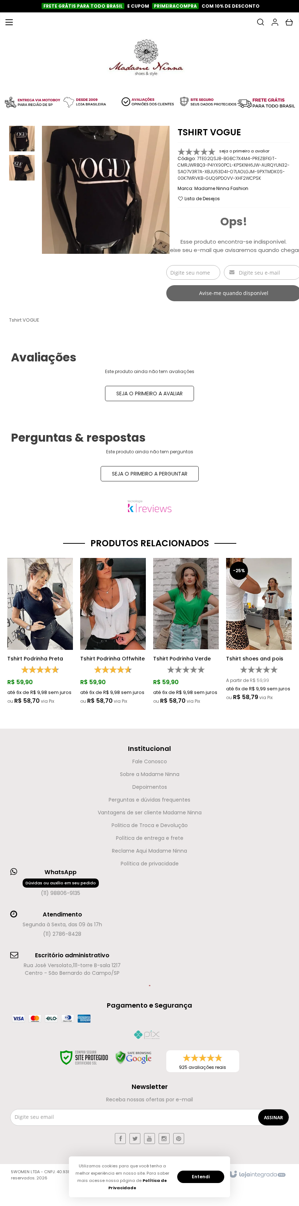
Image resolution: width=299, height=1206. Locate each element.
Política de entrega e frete (149, 838)
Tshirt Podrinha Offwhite (112, 658)
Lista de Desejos (201, 198)
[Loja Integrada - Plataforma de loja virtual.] (257, 1175)
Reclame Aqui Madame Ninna (149, 850)
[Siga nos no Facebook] (120, 1138)
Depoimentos (149, 787)
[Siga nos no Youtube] (149, 1138)
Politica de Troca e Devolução (150, 825)
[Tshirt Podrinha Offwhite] (113, 631)
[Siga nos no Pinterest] (178, 1138)
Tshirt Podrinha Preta (35, 658)
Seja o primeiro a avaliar (149, 393)
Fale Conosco (149, 761)
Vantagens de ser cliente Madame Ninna (150, 812)
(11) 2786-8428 (62, 934)
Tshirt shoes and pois (254, 658)
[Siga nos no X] (134, 1138)
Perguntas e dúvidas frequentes (149, 799)
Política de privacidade (150, 863)
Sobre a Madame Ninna (149, 774)
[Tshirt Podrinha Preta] (40, 631)
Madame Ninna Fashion (221, 188)
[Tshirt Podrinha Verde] (186, 631)
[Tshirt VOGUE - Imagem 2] (22, 167)
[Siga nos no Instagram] (164, 1138)
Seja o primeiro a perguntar (149, 473)
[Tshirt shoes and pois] (259, 629)
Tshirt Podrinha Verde (182, 658)
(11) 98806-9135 (61, 888)
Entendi (201, 1177)
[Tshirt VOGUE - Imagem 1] (22, 138)
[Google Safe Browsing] (133, 1057)
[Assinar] (273, 1117)
